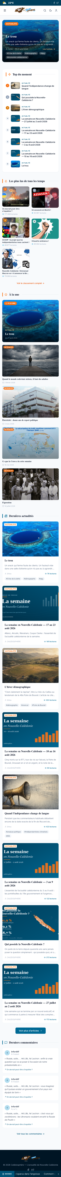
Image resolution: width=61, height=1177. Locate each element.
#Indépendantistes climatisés (36, 832)
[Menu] (4, 10)
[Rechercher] (44, 10)
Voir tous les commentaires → (30, 1134)
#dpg (43, 53)
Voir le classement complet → (30, 283)
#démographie (31, 53)
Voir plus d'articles (29, 1030)
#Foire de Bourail (39, 705)
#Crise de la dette (14, 53)
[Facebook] (54, 3)
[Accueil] (24, 10)
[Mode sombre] (50, 10)
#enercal (24, 705)
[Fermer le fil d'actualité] (58, 1174)
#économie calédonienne (17, 57)
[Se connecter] (56, 10)
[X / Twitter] (57, 3)
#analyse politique (13, 832)
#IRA (8, 836)
